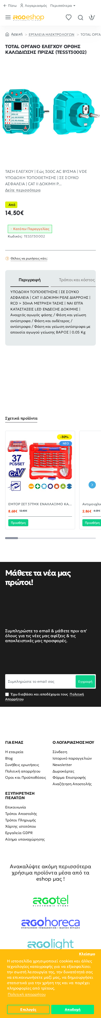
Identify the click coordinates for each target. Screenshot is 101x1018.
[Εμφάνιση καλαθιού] (92, 17)
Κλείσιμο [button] (87, 954)
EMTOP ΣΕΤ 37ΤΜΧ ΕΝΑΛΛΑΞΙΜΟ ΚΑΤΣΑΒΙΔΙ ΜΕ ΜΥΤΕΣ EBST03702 (40, 504)
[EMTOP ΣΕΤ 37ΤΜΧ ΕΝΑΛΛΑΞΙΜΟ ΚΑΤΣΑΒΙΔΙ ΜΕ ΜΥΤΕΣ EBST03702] (40, 465)
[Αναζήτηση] (80, 17)
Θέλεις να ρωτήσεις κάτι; (29, 258)
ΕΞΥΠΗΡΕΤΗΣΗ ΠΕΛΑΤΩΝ (20, 795)
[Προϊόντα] (9, 17)
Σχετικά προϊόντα (21, 418)
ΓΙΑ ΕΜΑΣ (14, 742)
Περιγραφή (29, 279)
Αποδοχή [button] (73, 1009)
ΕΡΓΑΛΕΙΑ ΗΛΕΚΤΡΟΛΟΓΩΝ (51, 34)
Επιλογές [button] (28, 1009)
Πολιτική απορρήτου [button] (27, 994)
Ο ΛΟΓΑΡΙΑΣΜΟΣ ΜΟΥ (73, 742)
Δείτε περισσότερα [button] (23, 190)
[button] (18, 522)
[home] (14, 34)
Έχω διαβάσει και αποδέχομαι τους (44, 696)
